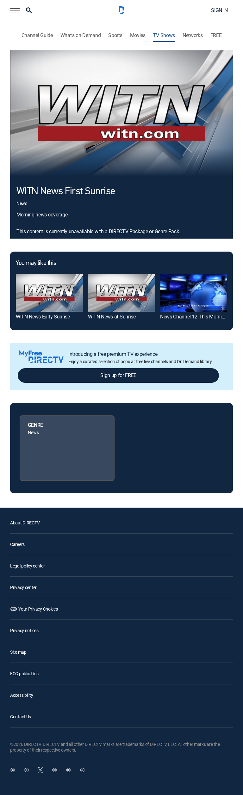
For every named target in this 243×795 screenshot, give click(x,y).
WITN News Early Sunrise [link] (43, 316)
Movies (138, 35)
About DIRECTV (25, 523)
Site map (18, 652)
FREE (216, 35)
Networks (192, 35)
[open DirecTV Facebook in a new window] (26, 770)
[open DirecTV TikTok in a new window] (82, 770)
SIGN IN (219, 10)
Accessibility (21, 695)
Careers (17, 544)
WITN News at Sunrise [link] (112, 316)
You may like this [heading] (36, 263)
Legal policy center (27, 566)
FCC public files (24, 673)
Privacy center (23, 587)
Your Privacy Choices (38, 609)
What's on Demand (80, 35)
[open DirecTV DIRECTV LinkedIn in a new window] (12, 770)
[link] (49, 293)
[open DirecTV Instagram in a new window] (54, 770)
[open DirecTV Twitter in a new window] (40, 770)
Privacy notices (24, 630)
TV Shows (164, 35)
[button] (15, 10)
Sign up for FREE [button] (118, 375)
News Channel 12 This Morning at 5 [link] (198, 316)
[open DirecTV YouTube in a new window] (68, 770)
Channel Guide (37, 35)
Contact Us (20, 717)
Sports (115, 35)
